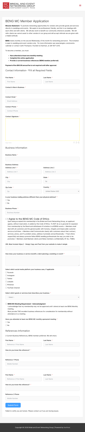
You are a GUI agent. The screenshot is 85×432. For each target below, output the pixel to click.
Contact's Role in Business (14, 87)
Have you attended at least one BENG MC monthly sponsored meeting (30, 319)
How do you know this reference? (17, 350)
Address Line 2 (48, 168)
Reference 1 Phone (12, 360)
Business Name (10, 155)
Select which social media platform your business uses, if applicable (29, 269)
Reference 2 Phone (12, 394)
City (6, 177)
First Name (9, 77)
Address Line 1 (10, 168)
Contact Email (10, 97)
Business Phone (11, 208)
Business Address (11, 165)
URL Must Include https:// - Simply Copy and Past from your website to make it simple (36, 244)
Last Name (47, 77)
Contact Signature (11, 116)
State (45, 177)
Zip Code (8, 187)
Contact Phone (10, 107)
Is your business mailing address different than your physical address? (30, 197)
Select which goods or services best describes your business (27, 293)
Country (46, 187)
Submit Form (13, 405)
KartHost (67, 427)
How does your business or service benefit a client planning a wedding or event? (34, 254)
